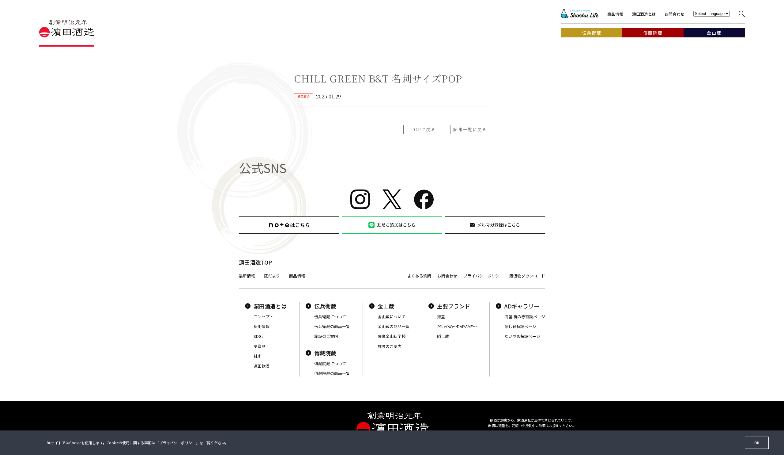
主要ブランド (453, 306)
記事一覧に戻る (470, 129)
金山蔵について (391, 316)
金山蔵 (386, 306)
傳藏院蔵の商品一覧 (332, 373)
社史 (258, 356)
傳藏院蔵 (325, 353)
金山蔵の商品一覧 (393, 326)
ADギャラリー (521, 306)
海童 (441, 316)
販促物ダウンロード (527, 276)
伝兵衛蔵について (330, 316)
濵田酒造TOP (255, 262)
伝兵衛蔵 (325, 306)
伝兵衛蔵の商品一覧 (332, 326)
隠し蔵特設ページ (520, 326)
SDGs (259, 336)
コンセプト (263, 316)
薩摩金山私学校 (391, 336)
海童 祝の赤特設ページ (524, 316)
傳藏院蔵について (330, 363)
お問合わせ (674, 14)
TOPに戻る (423, 129)
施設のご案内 (326, 336)
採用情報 (262, 326)
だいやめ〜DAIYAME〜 (457, 326)
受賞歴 (260, 346)
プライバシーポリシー (483, 276)
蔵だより (272, 276)
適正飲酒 (262, 366)
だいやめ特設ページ (522, 336)
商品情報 (615, 14)
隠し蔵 (443, 336)
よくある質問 (419, 276)
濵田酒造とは (644, 14)
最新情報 (247, 276)
